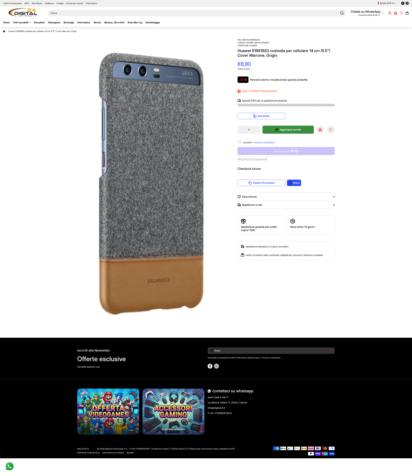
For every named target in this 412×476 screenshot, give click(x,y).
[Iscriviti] (331, 350)
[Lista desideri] (401, 13)
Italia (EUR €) (83, 449)
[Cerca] (342, 13)
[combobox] (197, 13)
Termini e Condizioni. (264, 142)
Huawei (253, 45)
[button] (407, 13)
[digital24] (23, 13)
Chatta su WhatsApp (365, 11)
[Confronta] (395, 13)
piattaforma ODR (227, 449)
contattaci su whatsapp (232, 391)
